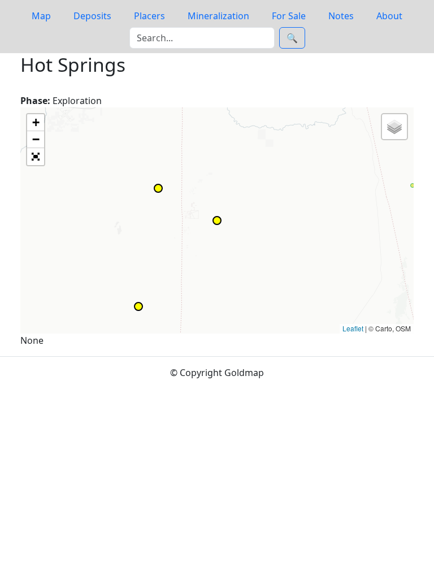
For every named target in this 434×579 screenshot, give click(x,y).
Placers (149, 16)
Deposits (92, 16)
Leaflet (352, 328)
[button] (412, 185)
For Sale (289, 16)
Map (41, 16)
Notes (341, 16)
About (389, 16)
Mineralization (218, 16)
